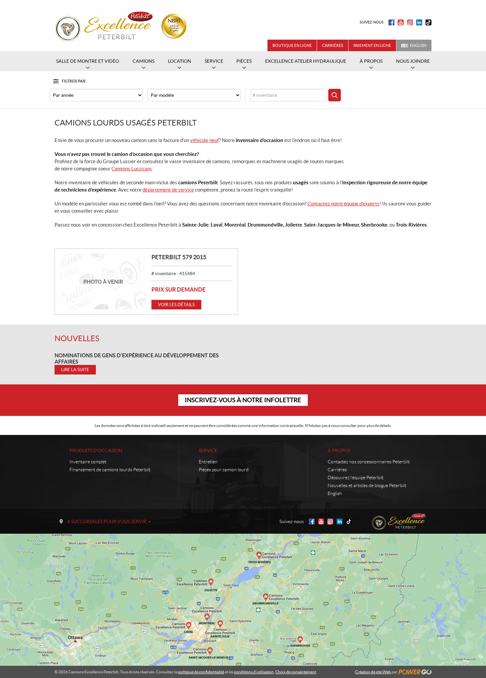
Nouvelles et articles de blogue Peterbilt (367, 485)
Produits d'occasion (95, 450)
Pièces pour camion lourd (224, 469)
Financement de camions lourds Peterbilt (109, 469)
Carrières (332, 45)
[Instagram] (410, 22)
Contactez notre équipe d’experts (343, 203)
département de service (168, 190)
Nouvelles (77, 338)
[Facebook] (391, 22)
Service (208, 450)
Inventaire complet (87, 461)
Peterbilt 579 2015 (178, 257)
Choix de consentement (295, 672)
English (418, 45)
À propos (339, 450)
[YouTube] (401, 22)
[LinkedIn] (419, 22)
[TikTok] (428, 22)
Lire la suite (75, 369)
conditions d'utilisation (254, 672)
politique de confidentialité (201, 672)
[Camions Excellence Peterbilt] (123, 25)
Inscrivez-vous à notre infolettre (243, 400)
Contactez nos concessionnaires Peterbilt (369, 461)
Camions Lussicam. (131, 168)
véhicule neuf (204, 140)
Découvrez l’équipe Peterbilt (356, 477)
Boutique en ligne (292, 45)
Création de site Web (373, 672)
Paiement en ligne (372, 45)
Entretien (208, 461)
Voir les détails (176, 304)
